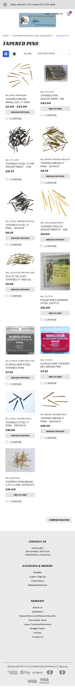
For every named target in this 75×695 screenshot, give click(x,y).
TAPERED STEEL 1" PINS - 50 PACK (17, 226)
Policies (37, 632)
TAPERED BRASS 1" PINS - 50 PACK (52, 164)
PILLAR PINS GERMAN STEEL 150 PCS (54, 301)
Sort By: (28, 53)
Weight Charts (37, 628)
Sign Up (59, 13)
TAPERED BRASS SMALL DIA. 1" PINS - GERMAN (18, 100)
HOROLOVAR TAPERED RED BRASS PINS (55, 365)
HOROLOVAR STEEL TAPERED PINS (18, 366)
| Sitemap (63, 666)
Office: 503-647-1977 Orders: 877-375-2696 (32, 4)
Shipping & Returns (37, 585)
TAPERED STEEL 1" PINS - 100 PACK (17, 424)
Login (47, 13)
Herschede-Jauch (37, 620)
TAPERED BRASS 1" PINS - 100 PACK (52, 420)
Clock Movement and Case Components (32, 36)
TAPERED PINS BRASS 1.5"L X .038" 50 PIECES (19, 483)
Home (6, 36)
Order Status (37, 580)
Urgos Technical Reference (37, 624)
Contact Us (37, 636)
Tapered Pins (62, 36)
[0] (66, 13)
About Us (37, 607)
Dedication (37, 611)
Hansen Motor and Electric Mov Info (37, 615)
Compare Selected (59, 519)
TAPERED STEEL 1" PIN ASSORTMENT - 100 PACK (19, 165)
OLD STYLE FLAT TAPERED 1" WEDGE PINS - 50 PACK (18, 278)
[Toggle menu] (5, 6)
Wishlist (37, 572)
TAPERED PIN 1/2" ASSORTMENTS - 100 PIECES (53, 228)
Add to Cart (55, 108)
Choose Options (20, 112)
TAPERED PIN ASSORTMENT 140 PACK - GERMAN (52, 97)
